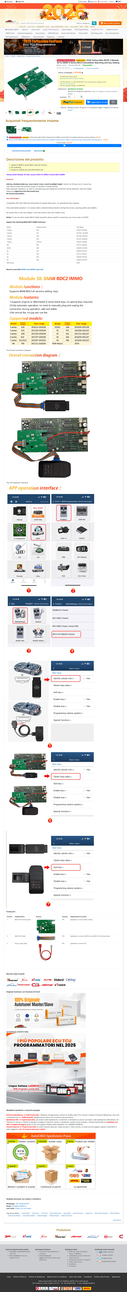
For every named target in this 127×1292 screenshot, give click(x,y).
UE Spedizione (40, 26)
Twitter (109, 1258)
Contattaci (61, 37)
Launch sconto (31, 26)
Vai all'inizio (117, 1220)
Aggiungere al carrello (99, 102)
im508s (86, 26)
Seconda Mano (74, 26)
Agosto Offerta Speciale (57, 26)
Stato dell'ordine (38, 37)
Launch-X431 (35, 29)
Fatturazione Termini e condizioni (79, 1260)
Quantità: (63, 97)
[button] (6, 112)
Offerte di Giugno (54, 1215)
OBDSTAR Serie (53, 33)
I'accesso (9, 1)
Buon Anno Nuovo (78, 1213)
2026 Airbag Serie (96, 33)
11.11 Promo (44, 1213)
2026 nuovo (89, 1213)
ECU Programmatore (81, 29)
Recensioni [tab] (39, 151)
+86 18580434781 (22, 1204)
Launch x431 (22, 26)
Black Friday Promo (55, 1213)
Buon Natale (67, 1213)
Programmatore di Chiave (33, 56)
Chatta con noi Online (23, 1208)
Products (13, 56)
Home (7, 56)
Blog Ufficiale (111, 1261)
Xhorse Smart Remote (68, 33)
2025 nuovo (35, 1213)
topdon (47, 26)
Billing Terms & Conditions (57, 1277)
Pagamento (50, 37)
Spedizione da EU (112, 29)
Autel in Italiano (67, 29)
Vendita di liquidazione (25, 33)
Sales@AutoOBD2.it (19, 1206)
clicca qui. (12, 1253)
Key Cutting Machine (112, 33)
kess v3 (67, 26)
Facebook (110, 1252)
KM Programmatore (12, 37)
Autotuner (92, 26)
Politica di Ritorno (19, 1277)
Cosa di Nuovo (40, 33)
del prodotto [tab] (21, 151)
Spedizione (72, 1264)
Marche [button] (24, 29)
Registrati (20, 1)
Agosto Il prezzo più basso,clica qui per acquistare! (72, 78)
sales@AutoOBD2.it (88, 1283)
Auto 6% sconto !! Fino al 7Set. (67, 83)
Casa (9, 1277)
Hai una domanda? (93, 68)
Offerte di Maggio (42, 1215)
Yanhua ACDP (83, 33)
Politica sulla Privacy (75, 1262)
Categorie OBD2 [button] (12, 29)
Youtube (110, 1255)
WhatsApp (83, 1)
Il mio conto (103, 1)
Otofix (81, 26)
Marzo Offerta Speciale (101, 1213)
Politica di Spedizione (37, 1277)
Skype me (93, 1)
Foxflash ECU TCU (97, 29)
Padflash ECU (25, 37)
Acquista (77, 102)
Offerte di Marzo (114, 1213)
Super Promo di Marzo (14, 1215)
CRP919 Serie (10, 33)
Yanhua (23, 56)
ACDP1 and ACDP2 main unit (32, 269)
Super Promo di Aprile (29, 1215)
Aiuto (111, 1)
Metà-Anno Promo (67, 1215)
